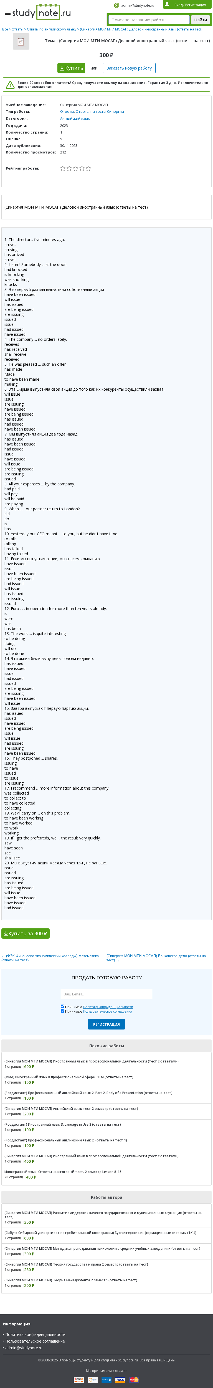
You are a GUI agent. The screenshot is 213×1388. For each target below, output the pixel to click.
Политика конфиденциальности (35, 1334)
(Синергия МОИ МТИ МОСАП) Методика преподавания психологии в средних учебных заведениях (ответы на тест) (102, 1248)
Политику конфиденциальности (108, 1007)
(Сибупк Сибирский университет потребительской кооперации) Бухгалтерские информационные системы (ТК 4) (100, 1232)
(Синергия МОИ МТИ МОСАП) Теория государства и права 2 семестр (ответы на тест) (76, 1264)
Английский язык (75, 118)
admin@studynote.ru (137, 5)
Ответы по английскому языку (51, 29)
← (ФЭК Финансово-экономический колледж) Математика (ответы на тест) (50, 958)
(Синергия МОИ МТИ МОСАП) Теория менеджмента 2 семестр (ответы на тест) (70, 1280)
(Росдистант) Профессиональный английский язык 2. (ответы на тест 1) (65, 1140)
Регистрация (106, 1024)
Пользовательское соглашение (35, 1341)
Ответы (17, 29)
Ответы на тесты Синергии (100, 111)
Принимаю (99, 1007)
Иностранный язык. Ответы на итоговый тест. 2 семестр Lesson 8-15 (62, 1171)
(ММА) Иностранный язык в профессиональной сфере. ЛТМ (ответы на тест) (68, 1077)
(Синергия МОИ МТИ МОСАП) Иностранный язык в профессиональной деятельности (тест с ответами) (91, 1061)
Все (5, 29)
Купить (74, 68)
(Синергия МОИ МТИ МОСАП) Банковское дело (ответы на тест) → (156, 958)
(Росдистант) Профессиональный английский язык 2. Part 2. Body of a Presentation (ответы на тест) (88, 1092)
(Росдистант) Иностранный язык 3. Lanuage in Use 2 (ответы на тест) (62, 1124)
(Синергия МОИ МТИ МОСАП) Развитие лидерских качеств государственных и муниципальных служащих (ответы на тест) (103, 1214)
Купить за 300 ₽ (27, 933)
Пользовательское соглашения (107, 1011)
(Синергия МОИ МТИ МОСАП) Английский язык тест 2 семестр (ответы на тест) (71, 1108)
